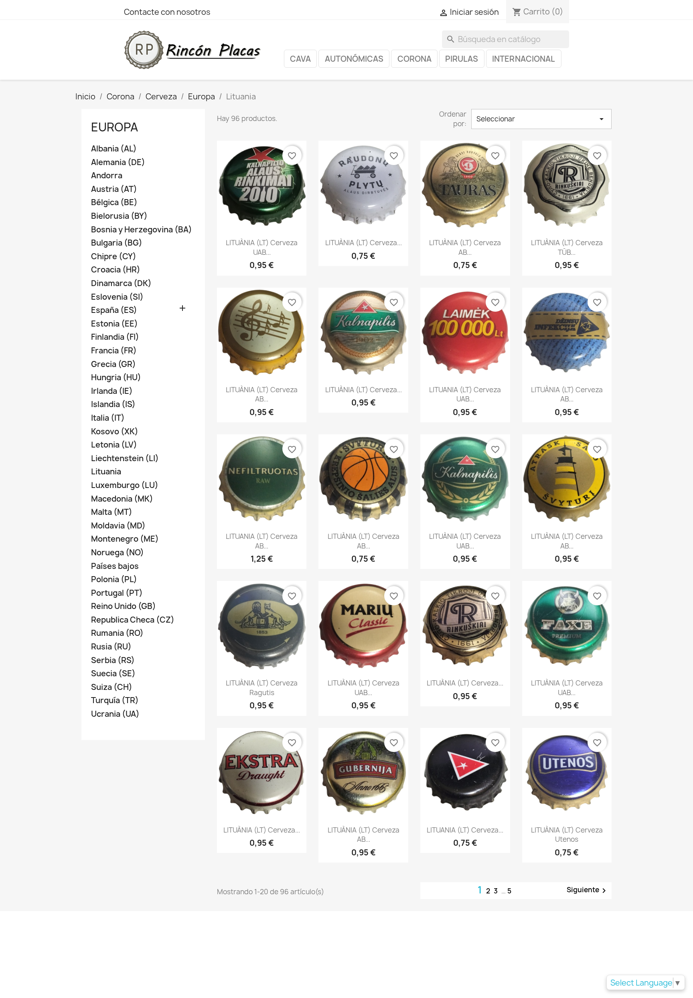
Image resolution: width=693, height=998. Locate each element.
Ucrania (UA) (115, 714)
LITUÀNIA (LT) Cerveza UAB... (262, 247)
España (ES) (114, 310)
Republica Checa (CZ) (132, 620)
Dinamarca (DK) (121, 283)
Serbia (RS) (113, 660)
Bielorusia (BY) (119, 216)
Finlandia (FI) (115, 337)
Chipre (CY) (113, 257)
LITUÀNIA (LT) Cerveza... (363, 242)
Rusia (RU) (111, 647)
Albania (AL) (114, 149)
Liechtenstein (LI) (125, 459)
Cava (300, 59)
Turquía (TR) (115, 701)
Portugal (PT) (117, 593)
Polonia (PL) (114, 580)
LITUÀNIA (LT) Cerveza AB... (465, 247)
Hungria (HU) (116, 378)
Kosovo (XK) (114, 432)
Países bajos (115, 566)
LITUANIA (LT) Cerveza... (465, 830)
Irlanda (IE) (112, 391)
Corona (414, 59)
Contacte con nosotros (167, 12)
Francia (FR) (114, 351)
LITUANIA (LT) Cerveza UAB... (465, 394)
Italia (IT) (108, 418)
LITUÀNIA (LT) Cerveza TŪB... (567, 247)
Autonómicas (354, 59)
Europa (114, 127)
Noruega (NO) (117, 553)
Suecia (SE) (113, 674)
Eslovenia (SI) (117, 297)
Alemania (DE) (118, 162)
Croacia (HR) (115, 270)
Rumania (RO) (117, 633)
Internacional (523, 59)
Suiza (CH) (111, 687)
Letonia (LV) (114, 445)
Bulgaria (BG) (116, 243)
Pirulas (461, 59)
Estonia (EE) (114, 324)
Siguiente (588, 890)
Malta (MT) (111, 512)
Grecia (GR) (113, 364)
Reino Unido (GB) (123, 606)
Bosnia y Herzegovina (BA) (141, 230)
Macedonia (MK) (122, 499)
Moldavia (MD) (118, 526)
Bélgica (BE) (114, 203)
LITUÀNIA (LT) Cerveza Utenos (567, 834)
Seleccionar (541, 119)
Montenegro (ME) (125, 539)
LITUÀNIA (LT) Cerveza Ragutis (262, 687)
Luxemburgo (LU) (124, 485)
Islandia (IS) (113, 404)
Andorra (106, 176)
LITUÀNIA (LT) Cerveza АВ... (567, 394)
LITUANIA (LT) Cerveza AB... (262, 541)
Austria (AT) (114, 189)
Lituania (106, 472)
